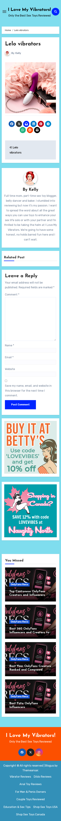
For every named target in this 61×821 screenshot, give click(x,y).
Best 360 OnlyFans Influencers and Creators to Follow (29, 632)
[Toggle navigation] (4, 12)
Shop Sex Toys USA (45, 807)
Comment (12, 294)
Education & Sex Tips (17, 807)
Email (9, 357)
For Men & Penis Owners (30, 791)
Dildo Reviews (42, 776)
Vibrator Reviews (20, 776)
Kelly (18, 53)
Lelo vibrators (23, 44)
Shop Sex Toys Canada (30, 814)
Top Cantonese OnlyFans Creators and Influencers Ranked (27, 595)
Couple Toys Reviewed (30, 799)
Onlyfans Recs (19, 584)
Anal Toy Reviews (30, 784)
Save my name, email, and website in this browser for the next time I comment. (28, 390)
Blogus (49, 765)
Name (9, 345)
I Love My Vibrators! (29, 9)
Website (10, 369)
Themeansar (30, 770)
